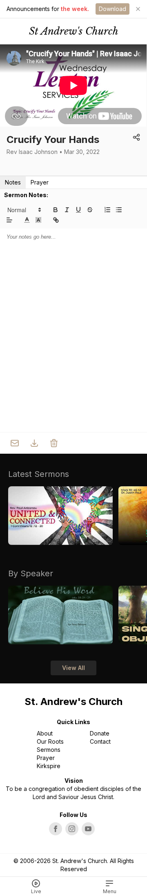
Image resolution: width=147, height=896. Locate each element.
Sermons (48, 749)
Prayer (40, 182)
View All (73, 667)
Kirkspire (48, 765)
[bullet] (119, 210)
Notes (13, 182)
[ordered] (107, 210)
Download (112, 8)
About (45, 733)
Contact (100, 741)
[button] (24, 210)
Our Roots (50, 741)
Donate (99, 733)
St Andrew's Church (73, 31)
